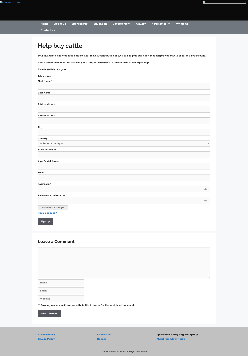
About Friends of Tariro (171, 339)
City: (40, 127)
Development (121, 23)
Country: (43, 138)
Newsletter (159, 23)
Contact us (48, 30)
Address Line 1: (47, 104)
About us (60, 23)
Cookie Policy (46, 339)
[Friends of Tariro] (11, 2)
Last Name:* (45, 92)
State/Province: (47, 149)
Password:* (44, 184)
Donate (101, 339)
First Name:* (45, 81)
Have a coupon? (47, 213)
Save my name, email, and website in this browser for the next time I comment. (88, 305)
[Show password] (205, 189)
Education (100, 23)
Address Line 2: (47, 115)
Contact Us (104, 334)
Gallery (141, 23)
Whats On (182, 23)
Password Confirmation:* (52, 195)
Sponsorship (80, 23)
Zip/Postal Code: (48, 161)
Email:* (42, 172)
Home (45, 23)
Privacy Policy (46, 334)
